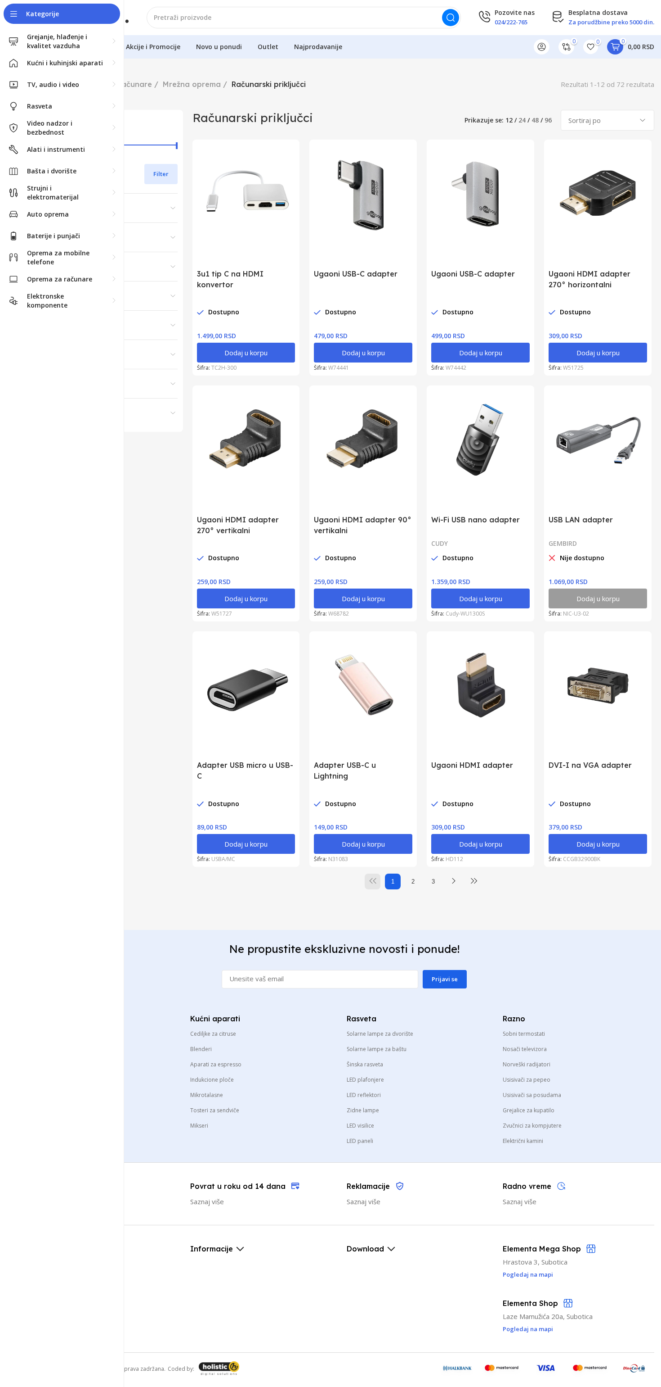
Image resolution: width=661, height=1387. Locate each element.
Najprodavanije (318, 46)
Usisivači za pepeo (526, 1079)
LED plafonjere (365, 1079)
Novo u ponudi (219, 46)
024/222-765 (511, 22)
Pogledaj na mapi (528, 1329)
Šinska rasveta (365, 1064)
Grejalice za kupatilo (528, 1110)
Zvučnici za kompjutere (532, 1125)
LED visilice (360, 1125)
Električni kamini (523, 1141)
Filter (161, 174)
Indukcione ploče (212, 1079)
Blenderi (201, 1049)
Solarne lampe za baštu (376, 1049)
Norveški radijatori (526, 1064)
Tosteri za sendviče (214, 1110)
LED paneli (360, 1141)
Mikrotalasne (206, 1095)
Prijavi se (445, 979)
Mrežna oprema (192, 84)
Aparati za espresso (215, 1064)
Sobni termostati (524, 1034)
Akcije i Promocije (153, 46)
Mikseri (199, 1125)
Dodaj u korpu (246, 352)
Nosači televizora (525, 1049)
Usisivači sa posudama (532, 1095)
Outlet (268, 46)
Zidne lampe (363, 1110)
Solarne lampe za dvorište (380, 1034)
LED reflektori (364, 1095)
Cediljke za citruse (213, 1034)
